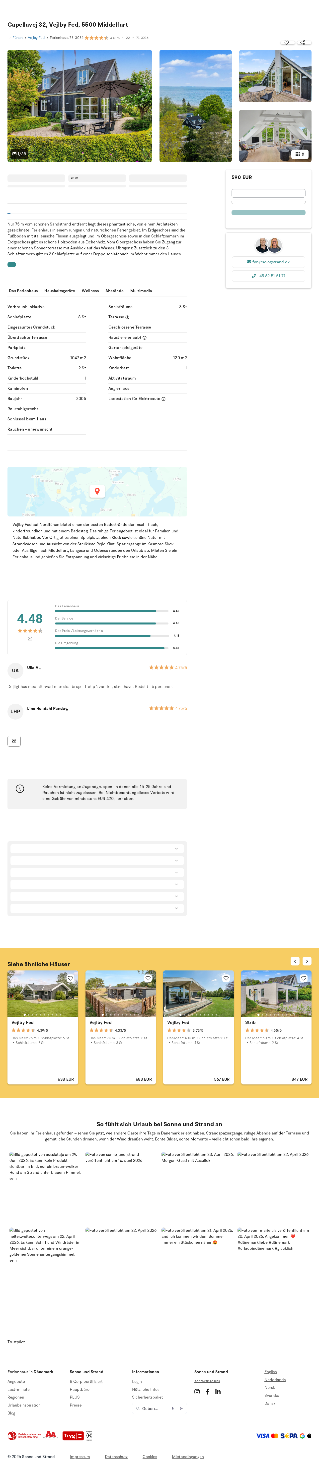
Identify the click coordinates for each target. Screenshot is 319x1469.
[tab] (24, 1014)
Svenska (271, 1395)
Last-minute (18, 1389)
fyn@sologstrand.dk (271, 262)
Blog (11, 1413)
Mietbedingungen (188, 1457)
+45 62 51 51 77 (271, 276)
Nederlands (275, 1380)
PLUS (75, 1397)
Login (137, 1381)
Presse (76, 1405)
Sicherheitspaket (147, 1397)
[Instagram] (197, 1392)
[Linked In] (218, 1392)
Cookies (150, 1457)
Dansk (269, 1403)
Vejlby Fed (36, 37)
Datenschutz (116, 1457)
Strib (250, 1022)
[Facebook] (207, 1392)
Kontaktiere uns (207, 1381)
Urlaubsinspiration (24, 1405)
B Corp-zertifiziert (86, 1381)
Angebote (16, 1381)
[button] (45, 1188)
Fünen (17, 37)
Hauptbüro (79, 1389)
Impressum (80, 1457)
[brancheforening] (24, 1439)
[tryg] (74, 1439)
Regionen (15, 1397)
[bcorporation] (90, 1439)
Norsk (269, 1387)
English (270, 1372)
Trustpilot (16, 1342)
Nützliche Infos (145, 1389)
